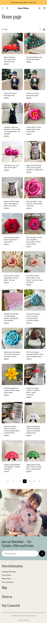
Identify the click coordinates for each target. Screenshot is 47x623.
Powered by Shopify (30, 616)
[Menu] (2, 8)
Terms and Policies (23, 620)
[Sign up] (42, 553)
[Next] (39, 481)
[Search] (7, 8)
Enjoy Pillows (20, 616)
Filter (6, 29)
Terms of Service (7, 582)
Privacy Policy (6, 575)
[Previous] (7, 481)
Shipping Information (9, 572)
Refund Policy (6, 579)
